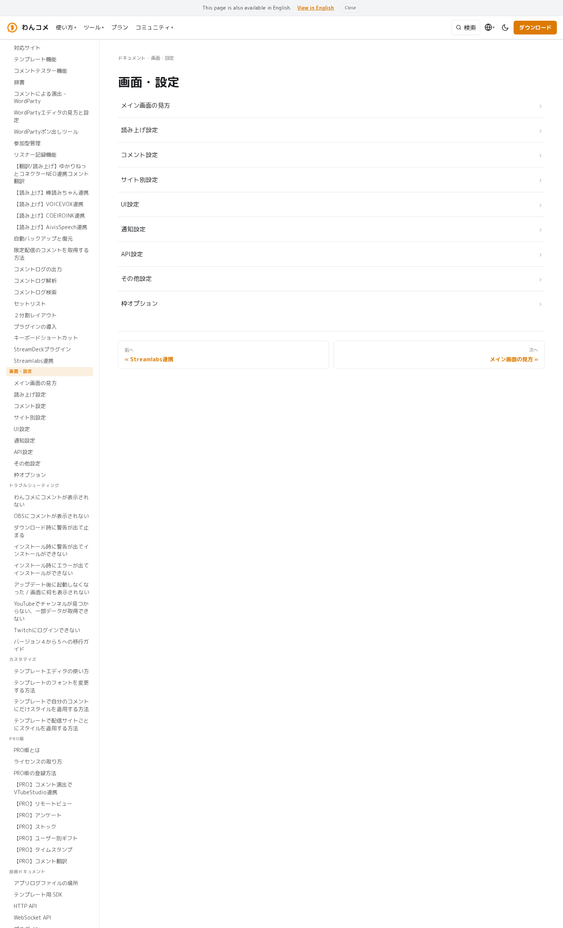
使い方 (66, 27)
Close (350, 7)
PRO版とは (27, 750)
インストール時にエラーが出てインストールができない (51, 569)
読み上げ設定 (30, 394)
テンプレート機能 (35, 59)
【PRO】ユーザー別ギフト (46, 838)
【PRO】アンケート (38, 815)
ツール (93, 27)
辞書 (19, 82)
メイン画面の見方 (35, 383)
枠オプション (30, 475)
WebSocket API (32, 917)
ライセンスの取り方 (38, 761)
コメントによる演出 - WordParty (40, 97)
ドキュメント (132, 58)
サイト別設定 (30, 417)
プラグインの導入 (35, 326)
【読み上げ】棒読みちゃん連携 (51, 192)
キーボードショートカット (46, 337)
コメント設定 (30, 406)
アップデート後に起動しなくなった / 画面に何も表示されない (51, 588)
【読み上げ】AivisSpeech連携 (50, 227)
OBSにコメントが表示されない (51, 516)
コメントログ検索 (35, 291)
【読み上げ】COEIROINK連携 (49, 215)
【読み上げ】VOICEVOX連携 (48, 204)
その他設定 (27, 463)
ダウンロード (535, 27)
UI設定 (22, 429)
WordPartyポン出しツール (46, 131)
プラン (119, 27)
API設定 (23, 452)
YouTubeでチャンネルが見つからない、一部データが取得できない (51, 611)
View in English (315, 7)
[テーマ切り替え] (505, 27)
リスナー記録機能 (35, 154)
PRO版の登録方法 (35, 773)
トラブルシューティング (34, 485)
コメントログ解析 (35, 280)
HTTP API (25, 906)
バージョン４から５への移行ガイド (51, 645)
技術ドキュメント (27, 871)
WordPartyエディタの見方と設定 (51, 116)
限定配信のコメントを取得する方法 (51, 253)
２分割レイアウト (35, 314)
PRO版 (16, 738)
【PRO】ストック (35, 826)
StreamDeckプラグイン (42, 349)
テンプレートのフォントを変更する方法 (51, 686)
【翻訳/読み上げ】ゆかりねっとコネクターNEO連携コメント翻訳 (51, 173)
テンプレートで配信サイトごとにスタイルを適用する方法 (51, 724)
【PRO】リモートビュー (43, 803)
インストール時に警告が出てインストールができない (51, 550)
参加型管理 (27, 143)
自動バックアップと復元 (43, 238)
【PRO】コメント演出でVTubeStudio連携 (43, 788)
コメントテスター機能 (40, 70)
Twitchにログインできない (47, 629)
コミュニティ (154, 27)
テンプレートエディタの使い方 (51, 671)
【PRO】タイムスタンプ (43, 849)
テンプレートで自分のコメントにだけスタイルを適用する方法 (51, 705)
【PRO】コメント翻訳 (40, 860)
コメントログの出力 (38, 268)
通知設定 (24, 440)
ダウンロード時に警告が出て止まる (51, 531)
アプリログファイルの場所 (46, 883)
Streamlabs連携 (34, 360)
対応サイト (27, 47)
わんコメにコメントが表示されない (51, 500)
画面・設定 (20, 371)
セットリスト (30, 303)
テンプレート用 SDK (38, 894)
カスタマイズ (22, 659)
